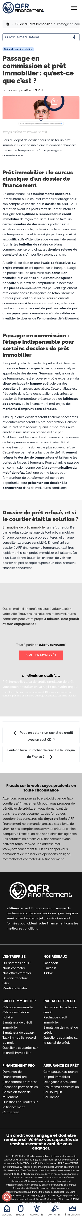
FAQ (6, 983)
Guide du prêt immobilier (33, 24)
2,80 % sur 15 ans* (52, 645)
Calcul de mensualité (18, 1007)
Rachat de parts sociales (20, 1087)
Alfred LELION (33, 90)
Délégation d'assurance (61, 1082)
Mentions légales (15, 988)
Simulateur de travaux (18, 1032)
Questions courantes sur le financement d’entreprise (20, 1107)
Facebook (51, 963)
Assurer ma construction (61, 1087)
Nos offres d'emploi (17, 973)
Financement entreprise (20, 1082)
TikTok (48, 973)
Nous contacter (14, 968)
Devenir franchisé (15, 978)
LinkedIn (50, 968)
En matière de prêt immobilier (24, 527)
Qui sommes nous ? (17, 963)
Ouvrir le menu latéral (41, 37)
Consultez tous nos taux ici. (61, 695)
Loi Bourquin (53, 1092)
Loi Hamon (52, 1097)
